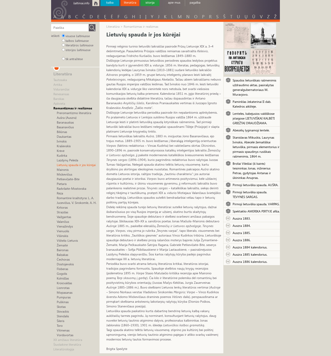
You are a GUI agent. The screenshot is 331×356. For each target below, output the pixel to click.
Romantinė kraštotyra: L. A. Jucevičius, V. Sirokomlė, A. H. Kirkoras (76, 203)
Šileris (60, 321)
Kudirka (62, 155)
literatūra (130, 2)
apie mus (174, 2)
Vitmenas (63, 330)
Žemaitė (62, 245)
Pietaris (62, 184)
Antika (57, 84)
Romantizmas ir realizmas (72, 108)
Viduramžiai (61, 89)
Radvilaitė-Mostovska (71, 188)
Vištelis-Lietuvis (67, 240)
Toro (60, 325)
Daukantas (64, 136)
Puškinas (63, 302)
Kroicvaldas (64, 283)
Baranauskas (65, 122)
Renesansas (61, 94)
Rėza (60, 193)
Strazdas (62, 212)
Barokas (58, 99)
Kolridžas (63, 278)
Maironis (63, 169)
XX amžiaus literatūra (67, 340)
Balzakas (62, 254)
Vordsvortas (65, 335)
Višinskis (62, 236)
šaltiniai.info (81, 3)
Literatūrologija (63, 349)
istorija (149, 2)
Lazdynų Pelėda (67, 160)
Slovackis (63, 311)
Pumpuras (64, 297)
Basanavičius (65, 127)
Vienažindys (65, 226)
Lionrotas (63, 288)
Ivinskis (62, 141)
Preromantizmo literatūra (74, 113)
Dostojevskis (65, 264)
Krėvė (60, 151)
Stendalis (63, 316)
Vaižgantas (64, 217)
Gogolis (62, 273)
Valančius (63, 221)
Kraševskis (64, 146)
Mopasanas (65, 292)
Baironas (62, 250)
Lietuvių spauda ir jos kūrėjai (76, 165)
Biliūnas (62, 132)
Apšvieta (59, 103)
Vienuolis (63, 231)
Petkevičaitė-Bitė (68, 179)
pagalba (195, 2)
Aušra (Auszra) (67, 117)
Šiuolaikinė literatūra (67, 344)
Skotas (61, 306)
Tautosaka (60, 80)
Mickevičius (64, 174)
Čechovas (63, 259)
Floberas (62, 269)
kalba (109, 2)
